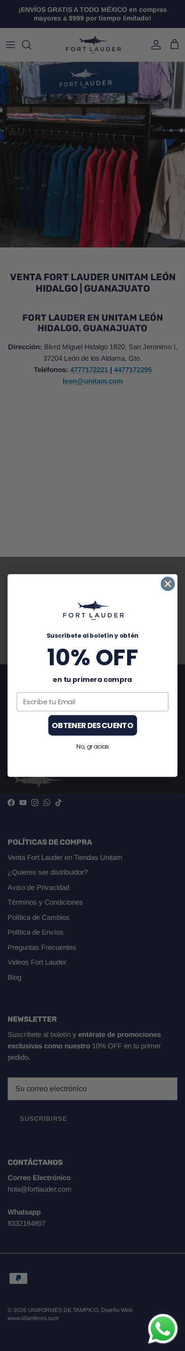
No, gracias (92, 746)
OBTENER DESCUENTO (92, 725)
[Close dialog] (168, 584)
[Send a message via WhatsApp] (163, 1329)
